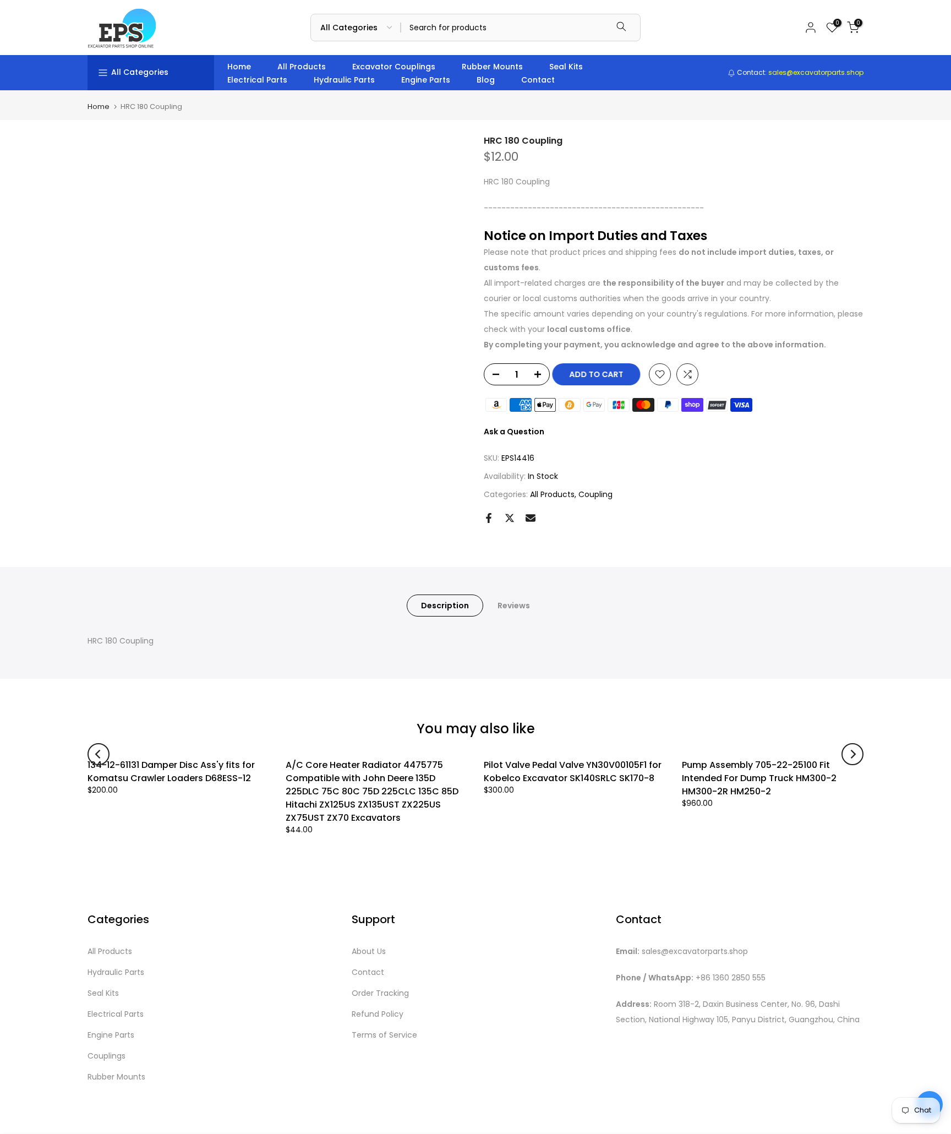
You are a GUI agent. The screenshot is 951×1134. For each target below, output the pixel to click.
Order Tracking (380, 993)
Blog (486, 79)
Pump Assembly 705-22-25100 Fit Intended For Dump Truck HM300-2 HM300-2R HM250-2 (759, 778)
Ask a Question (514, 431)
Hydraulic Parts (344, 79)
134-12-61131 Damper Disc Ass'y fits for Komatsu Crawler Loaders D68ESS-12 (171, 771)
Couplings (106, 1056)
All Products (301, 66)
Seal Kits (566, 66)
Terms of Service (384, 1035)
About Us (369, 951)
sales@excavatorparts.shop (695, 951)
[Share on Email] (530, 518)
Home (239, 66)
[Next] (852, 754)
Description (445, 605)
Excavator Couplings (393, 66)
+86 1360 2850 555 (731, 978)
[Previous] (99, 754)
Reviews (514, 605)
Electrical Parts (257, 79)
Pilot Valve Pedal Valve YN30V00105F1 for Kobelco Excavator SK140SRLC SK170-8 (573, 771)
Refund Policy (377, 1014)
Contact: (799, 72)
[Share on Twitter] (510, 518)
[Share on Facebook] (489, 518)
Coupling (595, 494)
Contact (538, 79)
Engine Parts (425, 79)
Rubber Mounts (492, 66)
